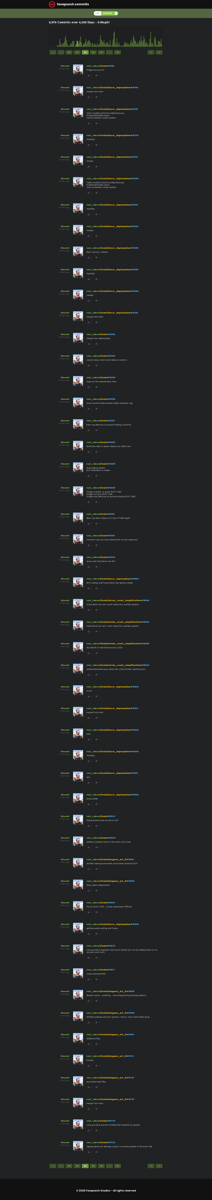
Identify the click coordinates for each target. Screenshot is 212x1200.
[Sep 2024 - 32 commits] (145, 37)
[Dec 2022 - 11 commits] (129, 37)
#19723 (130, 1099)
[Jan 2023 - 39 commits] (130, 37)
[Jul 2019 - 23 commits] (98, 37)
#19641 (111, 816)
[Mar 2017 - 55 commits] (77, 37)
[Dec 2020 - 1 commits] (111, 37)
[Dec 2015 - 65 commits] (66, 37)
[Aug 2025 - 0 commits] (153, 37)
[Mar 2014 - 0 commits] (50, 37)
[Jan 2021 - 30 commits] (112, 37)
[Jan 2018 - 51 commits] (85, 37)
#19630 (134, 751)
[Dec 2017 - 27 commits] (84, 37)
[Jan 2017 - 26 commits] (76, 37)
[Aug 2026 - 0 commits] (162, 37)
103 (69, 52)
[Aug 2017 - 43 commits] (81, 37)
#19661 (130, 859)
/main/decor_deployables (115, 87)
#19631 (134, 773)
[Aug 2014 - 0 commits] (54, 37)
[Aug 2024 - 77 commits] (144, 37)
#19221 (134, 156)
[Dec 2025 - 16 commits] (156, 37)
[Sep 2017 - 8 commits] (82, 37)
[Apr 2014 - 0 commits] (51, 37)
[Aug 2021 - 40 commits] (117, 37)
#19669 (134, 924)
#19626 (134, 686)
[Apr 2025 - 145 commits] (150, 37)
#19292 (111, 334)
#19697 (130, 1034)
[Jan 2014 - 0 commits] (49, 37)
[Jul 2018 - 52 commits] (89, 37)
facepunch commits (72, 4)
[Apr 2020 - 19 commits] (105, 37)
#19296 (111, 399)
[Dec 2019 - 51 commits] (102, 37)
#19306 (111, 463)
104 (77, 52)
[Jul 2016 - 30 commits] (71, 37)
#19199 (134, 87)
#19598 (145, 643)
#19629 (134, 729)
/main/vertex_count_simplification (120, 600)
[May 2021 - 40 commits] (115, 37)
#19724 (111, 1120)
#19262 (134, 226)
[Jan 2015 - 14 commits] (58, 37)
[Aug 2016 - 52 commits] (72, 37)
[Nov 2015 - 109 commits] (65, 37)
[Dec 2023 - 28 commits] (138, 37)
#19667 (111, 902)
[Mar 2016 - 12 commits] (68, 37)
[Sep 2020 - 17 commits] (109, 37)
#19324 (111, 557)
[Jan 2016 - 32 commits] (67, 37)
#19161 (110, 65)
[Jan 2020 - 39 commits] (103, 37)
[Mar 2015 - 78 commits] (59, 37)
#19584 (134, 578)
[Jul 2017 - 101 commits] (80, 37)
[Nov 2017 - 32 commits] (83, 37)
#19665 (130, 881)
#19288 (134, 247)
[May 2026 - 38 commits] (160, 37)
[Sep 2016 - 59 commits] (73, 37)
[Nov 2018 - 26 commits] (92, 37)
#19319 (111, 535)
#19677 (111, 969)
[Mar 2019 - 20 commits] (95, 37)
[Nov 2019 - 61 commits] (101, 37)
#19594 (145, 622)
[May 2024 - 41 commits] (142, 37)
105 (85, 52)
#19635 (134, 794)
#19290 (134, 291)
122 (117, 52)
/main (103, 65)
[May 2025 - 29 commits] (151, 37)
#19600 (145, 665)
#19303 (111, 442)
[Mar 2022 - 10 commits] (122, 37)
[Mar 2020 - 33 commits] (104, 37)
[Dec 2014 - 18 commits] (57, 37)
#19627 (134, 708)
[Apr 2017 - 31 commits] (78, 37)
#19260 (134, 178)
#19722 (130, 1077)
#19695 (130, 991)
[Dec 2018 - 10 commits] (93, 37)
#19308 (111, 487)
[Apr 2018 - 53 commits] (87, 37)
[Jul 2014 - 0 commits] (53, 37)
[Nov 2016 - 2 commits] (74, 37)
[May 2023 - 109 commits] (133, 37)
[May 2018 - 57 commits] (88, 37)
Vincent (65, 65)
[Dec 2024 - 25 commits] (147, 37)
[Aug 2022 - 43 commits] (126, 37)
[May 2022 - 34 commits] (124, 37)
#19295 (111, 377)
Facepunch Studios (98, 1190)
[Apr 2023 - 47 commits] (132, 37)
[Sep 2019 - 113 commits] (100, 37)
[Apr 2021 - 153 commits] (114, 37)
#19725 (111, 1142)
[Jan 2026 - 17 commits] (157, 37)
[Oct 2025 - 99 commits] (155, 37)
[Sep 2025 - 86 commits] (154, 37)
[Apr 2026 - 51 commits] (159, 37)
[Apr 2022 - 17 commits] (123, 37)
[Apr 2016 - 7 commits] (69, 37)
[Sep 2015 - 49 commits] (64, 37)
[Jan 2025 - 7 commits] (148, 37)
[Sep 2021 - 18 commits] (118, 37)
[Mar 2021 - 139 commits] (113, 37)
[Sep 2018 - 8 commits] (91, 37)
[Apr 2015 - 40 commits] (60, 37)
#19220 (134, 135)
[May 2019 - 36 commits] (97, 37)
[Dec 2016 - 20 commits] (75, 37)
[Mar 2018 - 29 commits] (86, 37)
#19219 (134, 109)
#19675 (111, 945)
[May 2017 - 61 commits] (79, 37)
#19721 (130, 1056)
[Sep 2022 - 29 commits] (127, 37)
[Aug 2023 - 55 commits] (135, 37)
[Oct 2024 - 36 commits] (146, 37)
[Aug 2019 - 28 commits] (99, 37)
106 (93, 52)
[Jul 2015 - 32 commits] (62, 37)
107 (101, 52)
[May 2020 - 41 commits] (106, 37)
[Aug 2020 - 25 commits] (108, 37)
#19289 (134, 269)
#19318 (111, 514)
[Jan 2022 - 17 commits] (121, 37)
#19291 (134, 312)
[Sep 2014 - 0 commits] (55, 37)
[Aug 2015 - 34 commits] (63, 37)
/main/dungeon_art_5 (113, 859)
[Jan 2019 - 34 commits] (94, 37)
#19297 (111, 420)
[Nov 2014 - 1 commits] (56, 37)
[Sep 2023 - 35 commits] (136, 37)
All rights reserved (124, 1190)
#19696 (130, 1012)
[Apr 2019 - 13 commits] (96, 37)
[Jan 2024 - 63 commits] (139, 37)
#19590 (145, 600)
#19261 (134, 204)
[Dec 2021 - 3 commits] (120, 37)
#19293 (111, 355)
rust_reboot (93, 65)
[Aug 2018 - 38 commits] (90, 37)
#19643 (111, 837)
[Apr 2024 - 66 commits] (141, 37)
